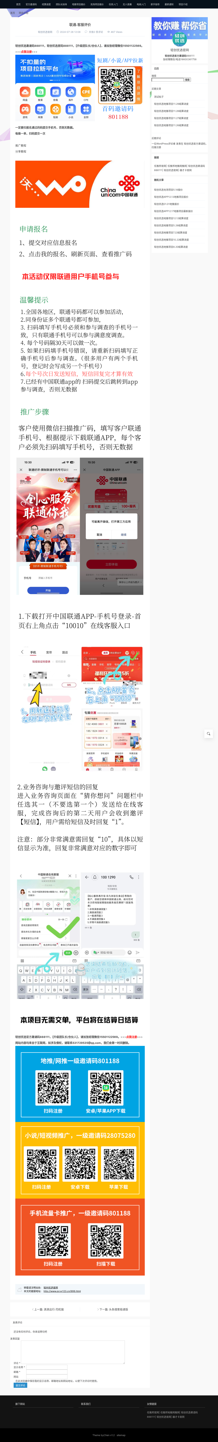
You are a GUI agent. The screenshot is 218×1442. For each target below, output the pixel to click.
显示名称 (19, 1367)
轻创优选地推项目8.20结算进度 (171, 246)
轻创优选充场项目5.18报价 (168, 189)
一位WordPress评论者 (163, 143)
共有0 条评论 (96, 31)
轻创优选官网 (45, 31)
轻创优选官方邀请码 (27, 1037)
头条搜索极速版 (118, 1309)
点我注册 (26, 51)
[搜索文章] (208, 734)
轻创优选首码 (55, 45)
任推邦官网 (160, 165)
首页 (12, 12)
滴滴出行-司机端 (54, 1309)
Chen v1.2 (109, 1435)
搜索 (154, 75)
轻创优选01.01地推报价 (166, 203)
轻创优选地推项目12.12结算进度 (171, 218)
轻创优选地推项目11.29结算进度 (171, 103)
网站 (16, 1376)
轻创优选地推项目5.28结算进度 (171, 225)
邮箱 (17, 1371)
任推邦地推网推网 (177, 165)
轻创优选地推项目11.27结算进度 (171, 118)
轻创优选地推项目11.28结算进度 (171, 110)
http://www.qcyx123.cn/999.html (62, 1291)
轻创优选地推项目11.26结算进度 (171, 125)
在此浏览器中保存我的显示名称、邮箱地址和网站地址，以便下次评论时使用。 (57, 1380)
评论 (17, 1363)
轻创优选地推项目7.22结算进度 (170, 232)
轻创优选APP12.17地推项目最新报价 (173, 211)
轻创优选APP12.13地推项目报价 (171, 196)
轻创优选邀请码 (24, 45)
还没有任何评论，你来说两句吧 (30, 1331)
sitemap (121, 1435)
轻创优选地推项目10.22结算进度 (171, 239)
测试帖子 (159, 96)
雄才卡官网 (186, 170)
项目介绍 (23, 12)
